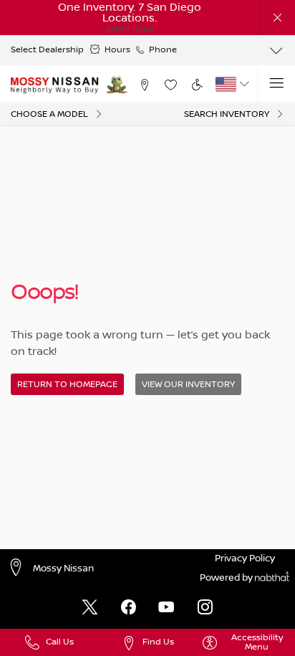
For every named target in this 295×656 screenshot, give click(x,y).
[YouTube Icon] (166, 608)
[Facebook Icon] (128, 608)
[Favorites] (170, 84)
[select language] (244, 84)
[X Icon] (90, 608)
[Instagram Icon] (205, 608)
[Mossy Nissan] (55, 84)
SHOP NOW (129, 29)
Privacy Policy (245, 558)
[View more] (276, 50)
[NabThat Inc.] (272, 578)
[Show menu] (276, 84)
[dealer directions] (19, 568)
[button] (278, 17)
